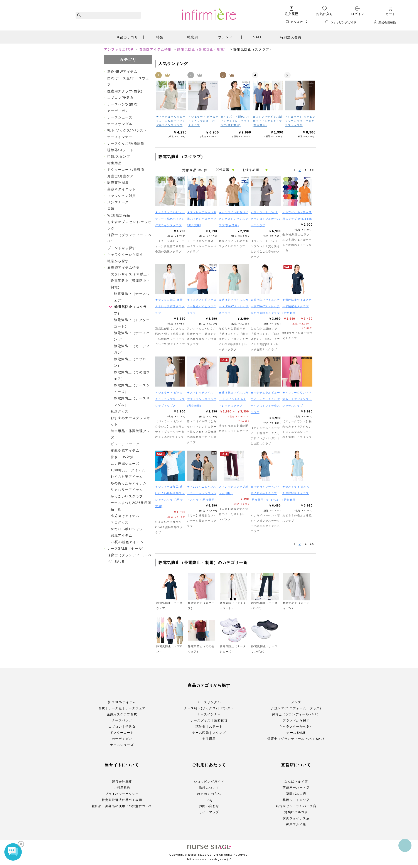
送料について (209, 787)
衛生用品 (209, 738)
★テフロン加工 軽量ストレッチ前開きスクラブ (170, 306)
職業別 (192, 37)
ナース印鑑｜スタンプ (209, 732)
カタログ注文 (299, 21)
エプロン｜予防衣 (121, 726)
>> (312, 170)
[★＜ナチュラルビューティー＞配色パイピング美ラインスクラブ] (171, 95)
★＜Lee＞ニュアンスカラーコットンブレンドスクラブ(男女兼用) (201, 493)
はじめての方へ (209, 794)
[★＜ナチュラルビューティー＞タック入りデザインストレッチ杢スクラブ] (266, 371)
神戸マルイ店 (296, 824)
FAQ (209, 800)
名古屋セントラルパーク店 (296, 806)
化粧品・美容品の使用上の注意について (122, 806)
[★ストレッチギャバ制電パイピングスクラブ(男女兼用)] (268, 95)
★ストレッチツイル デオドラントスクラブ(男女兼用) (201, 399)
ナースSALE (296, 732)
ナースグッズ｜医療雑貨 (209, 720)
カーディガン (122, 738)
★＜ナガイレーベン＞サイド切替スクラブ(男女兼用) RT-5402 (265, 493)
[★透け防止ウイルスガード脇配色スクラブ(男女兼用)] (297, 279)
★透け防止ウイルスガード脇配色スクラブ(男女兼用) (297, 306)
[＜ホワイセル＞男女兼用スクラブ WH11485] (297, 191)
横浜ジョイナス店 (296, 818)
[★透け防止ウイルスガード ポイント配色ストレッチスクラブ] (234, 371)
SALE (258, 37)
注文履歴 (291, 14)
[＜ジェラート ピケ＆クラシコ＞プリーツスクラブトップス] (300, 95)
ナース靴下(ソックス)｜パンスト (209, 708)
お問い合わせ (209, 806)
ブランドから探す (296, 720)
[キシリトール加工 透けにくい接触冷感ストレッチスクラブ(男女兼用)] (170, 466)
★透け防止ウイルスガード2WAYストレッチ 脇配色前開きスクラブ (265, 306)
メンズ (296, 702)
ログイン (357, 14)
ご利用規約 (121, 787)
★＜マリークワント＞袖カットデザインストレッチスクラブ (297, 399)
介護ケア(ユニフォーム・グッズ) (296, 708)
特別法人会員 (291, 37)
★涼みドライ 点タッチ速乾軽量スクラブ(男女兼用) (296, 493)
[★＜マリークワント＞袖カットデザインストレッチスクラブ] (297, 371)
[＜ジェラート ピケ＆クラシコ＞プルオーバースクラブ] (203, 95)
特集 (159, 37)
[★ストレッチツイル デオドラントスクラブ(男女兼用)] (202, 371)
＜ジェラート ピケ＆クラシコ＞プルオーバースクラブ (203, 121)
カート (391, 14)
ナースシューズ (122, 745)
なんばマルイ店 (296, 781)
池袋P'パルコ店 (296, 812)
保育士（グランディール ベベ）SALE (296, 738)
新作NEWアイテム (122, 702)
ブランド (225, 37)
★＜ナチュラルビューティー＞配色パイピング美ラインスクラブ (170, 121)
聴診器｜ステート (209, 726)
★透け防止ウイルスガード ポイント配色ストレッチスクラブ (233, 399)
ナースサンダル (209, 702)
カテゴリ (128, 59)
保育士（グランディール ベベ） (296, 714)
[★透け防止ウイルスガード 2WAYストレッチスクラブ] (234, 279)
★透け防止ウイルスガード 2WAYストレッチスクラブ (234, 306)
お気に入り (324, 14)
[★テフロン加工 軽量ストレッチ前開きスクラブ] (170, 279)
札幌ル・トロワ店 (296, 800)
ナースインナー (209, 714)
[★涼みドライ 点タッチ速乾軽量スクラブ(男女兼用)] (297, 466)
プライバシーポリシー (122, 794)
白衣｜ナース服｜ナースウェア (122, 708)
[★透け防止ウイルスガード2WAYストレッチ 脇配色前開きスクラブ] (266, 279)
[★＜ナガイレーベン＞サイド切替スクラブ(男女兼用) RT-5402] (266, 466)
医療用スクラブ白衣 (122, 714)
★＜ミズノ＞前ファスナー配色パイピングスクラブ (201, 306)
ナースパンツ (122, 720)
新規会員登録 (387, 22)
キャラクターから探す (296, 726)
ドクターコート (122, 732)
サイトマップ (209, 812)
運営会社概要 (122, 781)
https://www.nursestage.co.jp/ (209, 859)
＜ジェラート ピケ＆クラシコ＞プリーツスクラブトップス (300, 121)
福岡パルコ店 (296, 794)
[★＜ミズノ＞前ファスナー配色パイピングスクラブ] (202, 279)
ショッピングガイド (343, 22)
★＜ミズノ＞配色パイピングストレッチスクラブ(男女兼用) (235, 121)
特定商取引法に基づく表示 (122, 800)
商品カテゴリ (127, 37)
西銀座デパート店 (296, 787)
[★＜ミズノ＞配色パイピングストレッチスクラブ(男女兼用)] (236, 95)
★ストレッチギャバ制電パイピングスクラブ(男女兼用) (267, 121)
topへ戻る (404, 845)
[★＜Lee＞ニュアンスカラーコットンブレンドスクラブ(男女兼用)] (202, 466)
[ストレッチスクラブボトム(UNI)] (234, 466)
